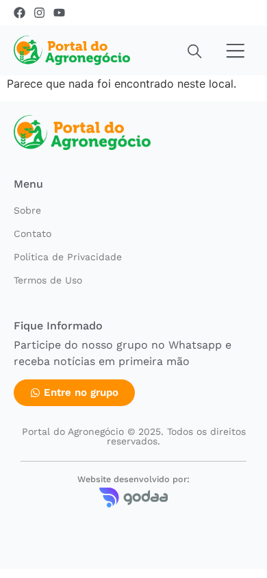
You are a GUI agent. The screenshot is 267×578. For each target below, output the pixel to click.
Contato (32, 233)
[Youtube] (59, 12)
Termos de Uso (48, 280)
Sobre (27, 210)
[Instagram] (39, 12)
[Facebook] (19, 12)
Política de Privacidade (68, 256)
